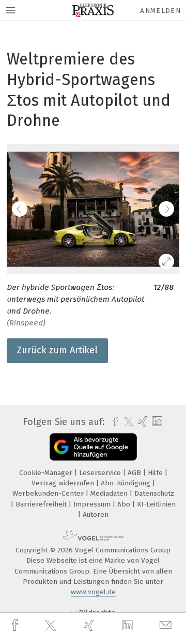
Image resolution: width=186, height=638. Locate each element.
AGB (135, 472)
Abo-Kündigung (126, 483)
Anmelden (160, 10)
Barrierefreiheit (42, 504)
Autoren (96, 514)
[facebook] (16, 625)
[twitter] (51, 625)
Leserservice (101, 472)
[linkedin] (128, 625)
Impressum (93, 504)
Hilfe (156, 472)
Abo (124, 504)
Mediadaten (110, 493)
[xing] (90, 625)
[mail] (167, 625)
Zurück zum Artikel (57, 350)
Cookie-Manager (46, 472)
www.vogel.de (93, 591)
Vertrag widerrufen (64, 483)
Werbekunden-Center (49, 493)
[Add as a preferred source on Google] (93, 447)
